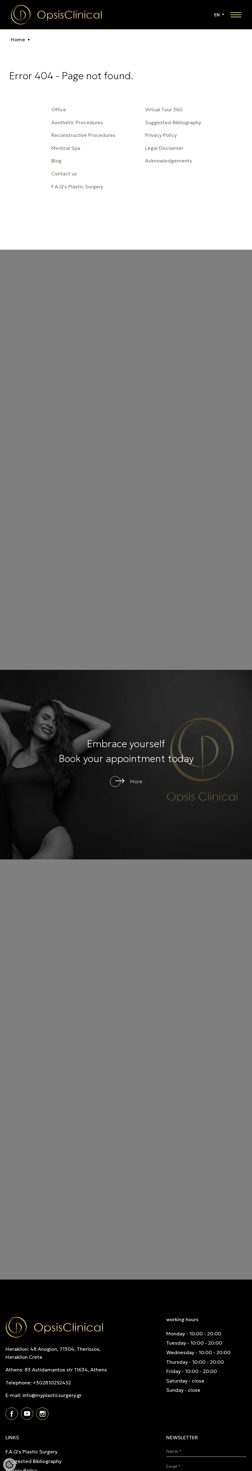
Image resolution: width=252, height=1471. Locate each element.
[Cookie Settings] (9, 1464)
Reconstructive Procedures (83, 135)
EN (217, 15)
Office (58, 109)
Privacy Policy (161, 135)
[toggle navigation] (235, 14)
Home (18, 39)
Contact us (64, 173)
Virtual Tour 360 (164, 109)
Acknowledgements (168, 161)
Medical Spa (65, 148)
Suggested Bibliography (173, 122)
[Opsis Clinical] (56, 14)
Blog (56, 161)
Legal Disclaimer (164, 148)
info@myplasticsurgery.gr (52, 1395)
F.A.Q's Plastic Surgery (77, 186)
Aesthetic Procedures (77, 122)
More (136, 781)
